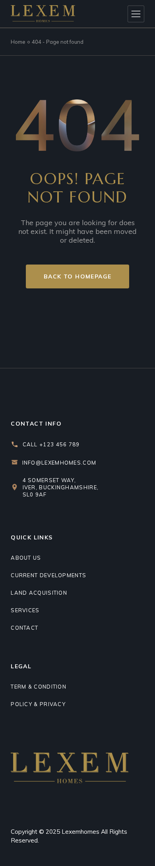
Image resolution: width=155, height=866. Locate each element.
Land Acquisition (39, 593)
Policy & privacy (38, 704)
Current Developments (48, 575)
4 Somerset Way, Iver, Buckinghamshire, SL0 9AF (61, 487)
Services (25, 610)
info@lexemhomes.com (59, 462)
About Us (26, 558)
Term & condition (38, 686)
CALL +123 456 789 (51, 444)
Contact (24, 628)
